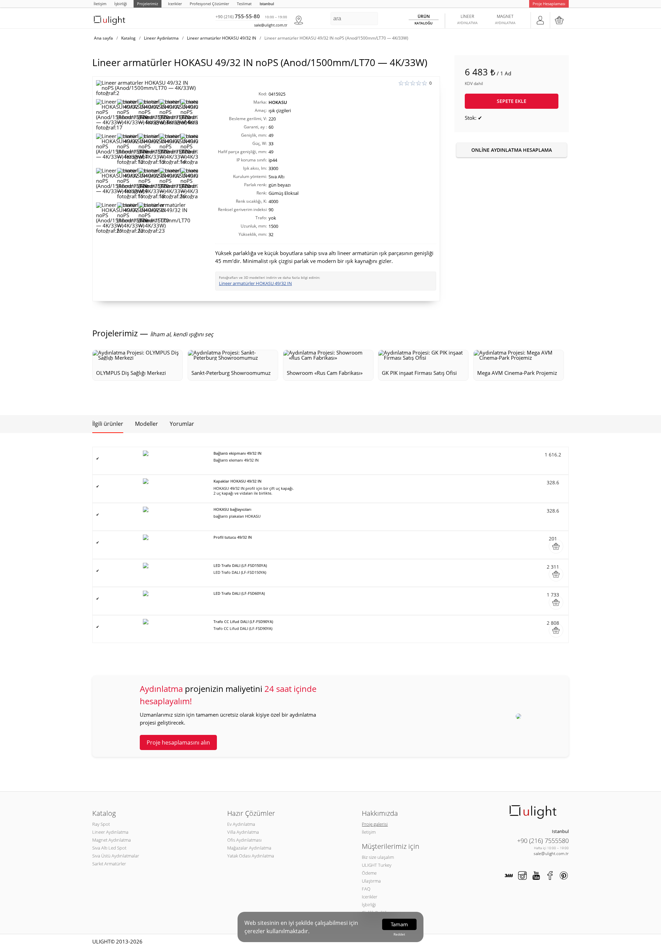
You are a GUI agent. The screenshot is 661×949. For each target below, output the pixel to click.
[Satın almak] (556, 546)
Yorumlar (182, 424)
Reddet (399, 934)
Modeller (146, 424)
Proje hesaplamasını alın (178, 742)
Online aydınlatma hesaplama (511, 150)
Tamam (399, 924)
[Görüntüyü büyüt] (147, 88)
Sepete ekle (511, 101)
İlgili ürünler (107, 424)
